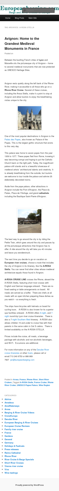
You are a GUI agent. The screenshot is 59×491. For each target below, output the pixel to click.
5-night (43, 312)
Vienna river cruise (14, 466)
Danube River (11, 419)
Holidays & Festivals (14, 445)
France (23, 379)
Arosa (16, 379)
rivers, (30, 352)
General (8, 439)
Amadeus (9, 402)
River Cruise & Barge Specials (19, 459)
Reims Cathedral (13, 452)
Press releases (12, 449)
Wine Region (44, 385)
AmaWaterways (12, 405)
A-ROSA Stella (26, 382)
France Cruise (40, 382)
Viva (7, 469)
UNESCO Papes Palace (27, 385)
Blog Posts (19, 17)
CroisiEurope (11, 415)
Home (7, 17)
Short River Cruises (14, 462)
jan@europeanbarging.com (22, 359)
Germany (9, 442)
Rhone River (32, 379)
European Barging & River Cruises (21, 422)
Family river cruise (14, 429)
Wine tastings (11, 472)
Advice (8, 399)
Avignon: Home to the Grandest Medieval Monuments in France (22, 43)
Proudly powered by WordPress (29, 485)
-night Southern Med (21, 319)
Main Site (33, 17)
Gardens (9, 435)
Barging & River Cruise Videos (19, 412)
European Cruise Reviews (17, 425)
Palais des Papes (13, 139)
